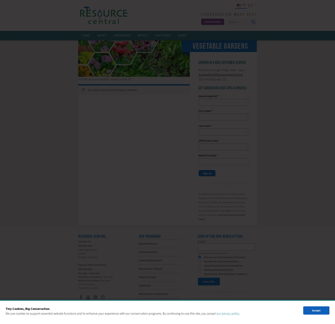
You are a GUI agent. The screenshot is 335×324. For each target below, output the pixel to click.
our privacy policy (227, 313)
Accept (316, 310)
